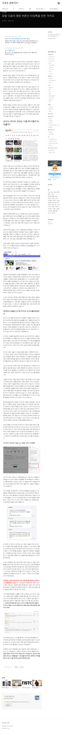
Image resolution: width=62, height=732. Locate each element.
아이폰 (49, 204)
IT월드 (50, 94)
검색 (55, 3)
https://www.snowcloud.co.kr (12, 48)
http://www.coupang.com (11, 36)
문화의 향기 (50, 116)
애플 (50, 89)
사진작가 (53, 213)
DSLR (49, 213)
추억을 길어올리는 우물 (54, 125)
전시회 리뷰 (51, 98)
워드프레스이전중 (6, 722)
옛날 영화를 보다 (52, 80)
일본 (52, 192)
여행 (30, 9)
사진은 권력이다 (10, 3)
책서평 (50, 119)
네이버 (54, 202)
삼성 (57, 198)
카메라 (50, 63)
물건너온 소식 (51, 130)
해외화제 (50, 132)
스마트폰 (50, 211)
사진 (53, 194)
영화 (58, 202)
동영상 (50, 111)
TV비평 (50, 82)
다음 (53, 204)
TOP (58, 723)
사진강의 (50, 73)
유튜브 (58, 192)
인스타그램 (53, 44)
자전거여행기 (51, 150)
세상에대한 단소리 (53, 141)
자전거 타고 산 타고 (52, 148)
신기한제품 (51, 134)
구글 (50, 91)
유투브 (56, 44)
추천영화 (50, 200)
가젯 (50, 102)
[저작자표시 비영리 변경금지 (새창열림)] (21, 667)
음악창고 (50, 123)
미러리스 (57, 206)
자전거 (49, 198)
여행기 (49, 105)
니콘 (58, 204)
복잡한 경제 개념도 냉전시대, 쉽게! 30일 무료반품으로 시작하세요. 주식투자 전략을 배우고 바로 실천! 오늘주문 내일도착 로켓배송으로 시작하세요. (21, 41)
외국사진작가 (51, 59)
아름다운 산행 (52, 152)
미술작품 (50, 121)
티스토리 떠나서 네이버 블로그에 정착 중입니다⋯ (53, 35)
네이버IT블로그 (40, 9)
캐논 (55, 192)
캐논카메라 (55, 211)
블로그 (49, 194)
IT (13, 9)
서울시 (54, 209)
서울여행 (50, 107)
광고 (56, 204)
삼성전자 (50, 202)
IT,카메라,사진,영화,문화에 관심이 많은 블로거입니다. (17, 702)
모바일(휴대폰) (52, 96)
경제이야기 (51, 87)
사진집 (50, 71)
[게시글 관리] (11, 667)
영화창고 (50, 78)
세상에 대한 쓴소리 (53, 139)
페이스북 (49, 44)
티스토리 (50, 209)
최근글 (49, 179)
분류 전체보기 (51, 52)
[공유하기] (9, 667)
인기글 (54, 179)
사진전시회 (51, 69)
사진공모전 (51, 67)
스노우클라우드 (10, 50)
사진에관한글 (51, 65)
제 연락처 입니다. (52, 38)
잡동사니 (50, 145)
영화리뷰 (21, 9)
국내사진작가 (51, 57)
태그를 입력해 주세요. (53, 196)
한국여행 (50, 109)
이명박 (53, 198)
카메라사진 (5, 9)
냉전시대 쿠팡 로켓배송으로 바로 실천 (17, 38)
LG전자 (49, 206)
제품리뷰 (50, 100)
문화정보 (50, 127)
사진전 (58, 200)
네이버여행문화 (53, 9)
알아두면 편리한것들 (53, 143)
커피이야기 (50, 114)
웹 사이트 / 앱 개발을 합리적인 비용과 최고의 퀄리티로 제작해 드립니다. (21, 53)
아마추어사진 (51, 61)
